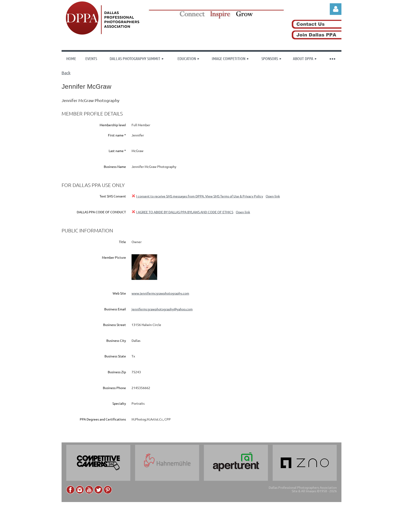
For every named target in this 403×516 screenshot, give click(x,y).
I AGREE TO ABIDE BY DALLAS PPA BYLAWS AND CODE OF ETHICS (184, 212)
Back (66, 72)
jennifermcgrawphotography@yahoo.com (162, 309)
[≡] (332, 58)
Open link (273, 196)
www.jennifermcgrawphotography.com (160, 293)
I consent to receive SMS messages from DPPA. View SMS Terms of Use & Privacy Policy (199, 196)
